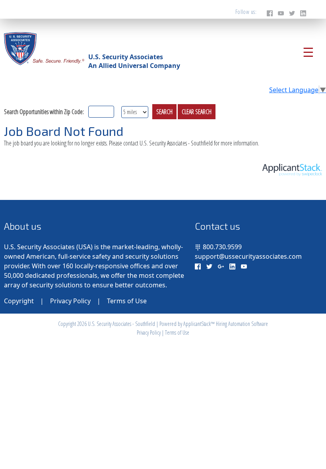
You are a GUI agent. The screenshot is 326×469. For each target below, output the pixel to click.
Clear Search (197, 111)
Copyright (19, 301)
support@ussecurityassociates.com (248, 256)
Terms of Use (127, 301)
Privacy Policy (70, 301)
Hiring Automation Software (242, 324)
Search (164, 111)
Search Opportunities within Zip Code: (44, 111)
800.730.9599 (222, 246)
